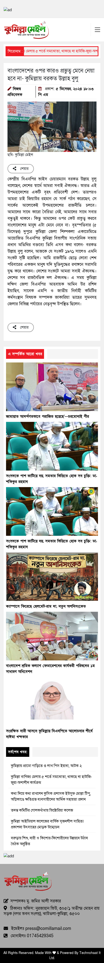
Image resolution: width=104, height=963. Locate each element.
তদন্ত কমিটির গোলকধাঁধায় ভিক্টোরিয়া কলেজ (42, 810)
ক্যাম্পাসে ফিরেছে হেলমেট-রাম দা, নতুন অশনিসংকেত (46, 606)
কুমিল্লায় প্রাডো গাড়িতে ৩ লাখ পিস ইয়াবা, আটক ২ (46, 766)
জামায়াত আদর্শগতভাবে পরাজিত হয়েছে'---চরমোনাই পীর (47, 416)
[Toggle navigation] (97, 30)
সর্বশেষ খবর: (17, 752)
